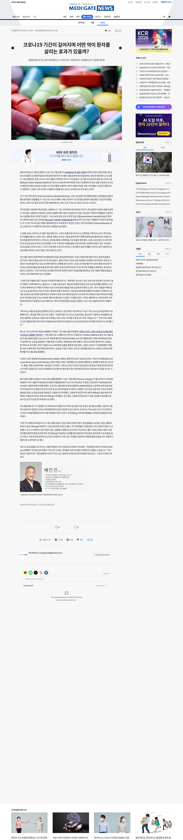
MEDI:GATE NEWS (91, 7)
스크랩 (60, 539)
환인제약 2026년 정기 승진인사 (146, 271)
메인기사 (16, 16)
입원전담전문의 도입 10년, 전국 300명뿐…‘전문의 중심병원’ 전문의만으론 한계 (155, 93)
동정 (158, 254)
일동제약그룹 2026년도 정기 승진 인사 (148, 267)
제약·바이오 (87, 16)
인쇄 (71, 539)
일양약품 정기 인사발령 (143, 274)
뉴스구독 (147, 2)
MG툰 (163, 147)
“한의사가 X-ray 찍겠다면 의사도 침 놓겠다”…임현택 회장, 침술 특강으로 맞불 (155, 71)
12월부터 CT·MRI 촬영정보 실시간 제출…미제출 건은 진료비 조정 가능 (155, 82)
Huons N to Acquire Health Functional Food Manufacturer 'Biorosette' (154, 204)
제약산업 (81, 22)
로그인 (130, 2)
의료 (64, 16)
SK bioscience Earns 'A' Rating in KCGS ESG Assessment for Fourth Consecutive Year (154, 200)
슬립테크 (117, 16)
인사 (140, 254)
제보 (109, 30)
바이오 (102, 22)
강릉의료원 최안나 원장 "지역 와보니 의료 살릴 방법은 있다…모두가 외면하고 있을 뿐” (155, 86)
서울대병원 (139, 263)
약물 (92, 22)
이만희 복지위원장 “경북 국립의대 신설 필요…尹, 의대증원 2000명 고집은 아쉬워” (155, 78)
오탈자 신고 (46, 539)
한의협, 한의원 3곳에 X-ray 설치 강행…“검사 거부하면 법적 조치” (155, 75)
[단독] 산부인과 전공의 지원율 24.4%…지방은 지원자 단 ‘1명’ (155, 63)
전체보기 (167, 142)
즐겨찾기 (156, 2)
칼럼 (144, 147)
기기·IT (98, 16)
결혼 (149, 254)
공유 (119, 30)
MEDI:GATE (166, 2)
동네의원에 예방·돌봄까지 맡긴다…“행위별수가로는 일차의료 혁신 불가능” (155, 90)
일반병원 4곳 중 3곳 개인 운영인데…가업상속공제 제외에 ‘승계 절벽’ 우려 (155, 97)
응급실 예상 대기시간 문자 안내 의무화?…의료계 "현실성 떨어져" (155, 67)
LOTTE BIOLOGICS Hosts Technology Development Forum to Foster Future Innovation (154, 192)
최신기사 (26, 16)
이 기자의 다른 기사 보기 (102, 554)
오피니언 (107, 16)
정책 (71, 16)
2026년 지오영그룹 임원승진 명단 (147, 259)
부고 (167, 254)
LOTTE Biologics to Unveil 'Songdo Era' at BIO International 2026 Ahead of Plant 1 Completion (154, 189)
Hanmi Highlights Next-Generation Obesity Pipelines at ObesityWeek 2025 (154, 196)
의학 (77, 16)
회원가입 (138, 2)
